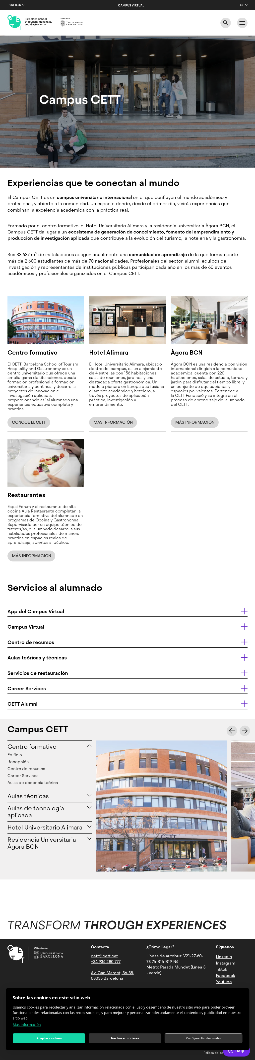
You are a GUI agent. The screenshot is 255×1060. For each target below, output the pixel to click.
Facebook (225, 975)
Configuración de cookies (203, 1038)
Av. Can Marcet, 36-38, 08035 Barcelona (112, 975)
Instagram (225, 963)
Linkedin (224, 956)
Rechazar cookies (125, 1038)
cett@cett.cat (104, 956)
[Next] (245, 731)
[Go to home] (45, 23)
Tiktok (221, 969)
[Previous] (232, 731)
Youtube (224, 981)
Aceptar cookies (49, 1038)
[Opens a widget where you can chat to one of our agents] (236, 1051)
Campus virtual (131, 5)
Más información (27, 1024)
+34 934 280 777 (106, 961)
